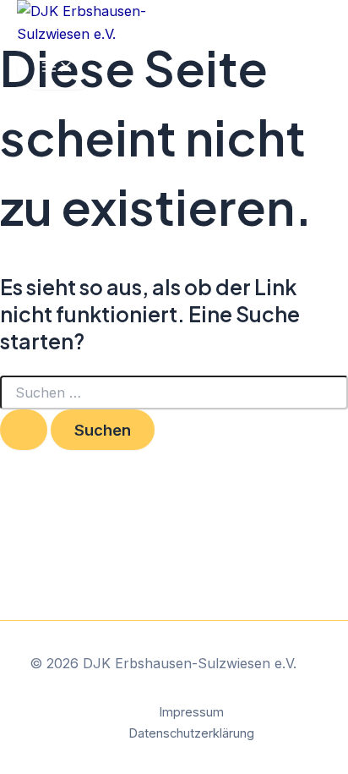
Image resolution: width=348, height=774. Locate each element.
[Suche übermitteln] (23, 429)
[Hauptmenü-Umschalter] (57, 68)
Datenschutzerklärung (191, 733)
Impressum (191, 712)
